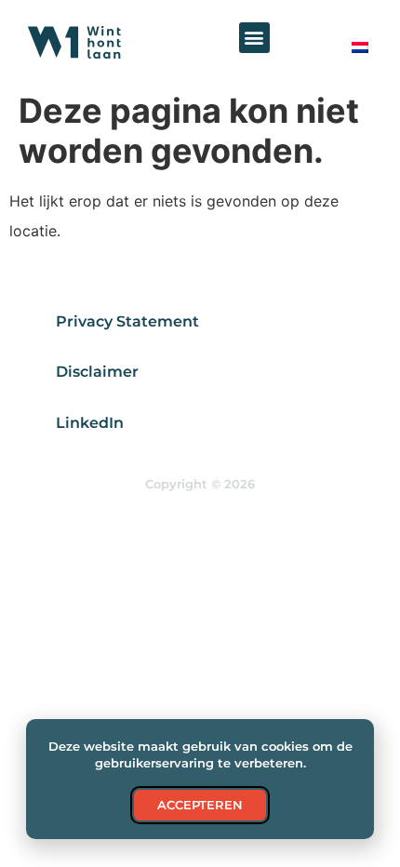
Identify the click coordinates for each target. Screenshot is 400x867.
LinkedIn (90, 423)
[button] (254, 37)
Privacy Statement (127, 321)
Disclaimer (97, 371)
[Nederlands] (359, 47)
